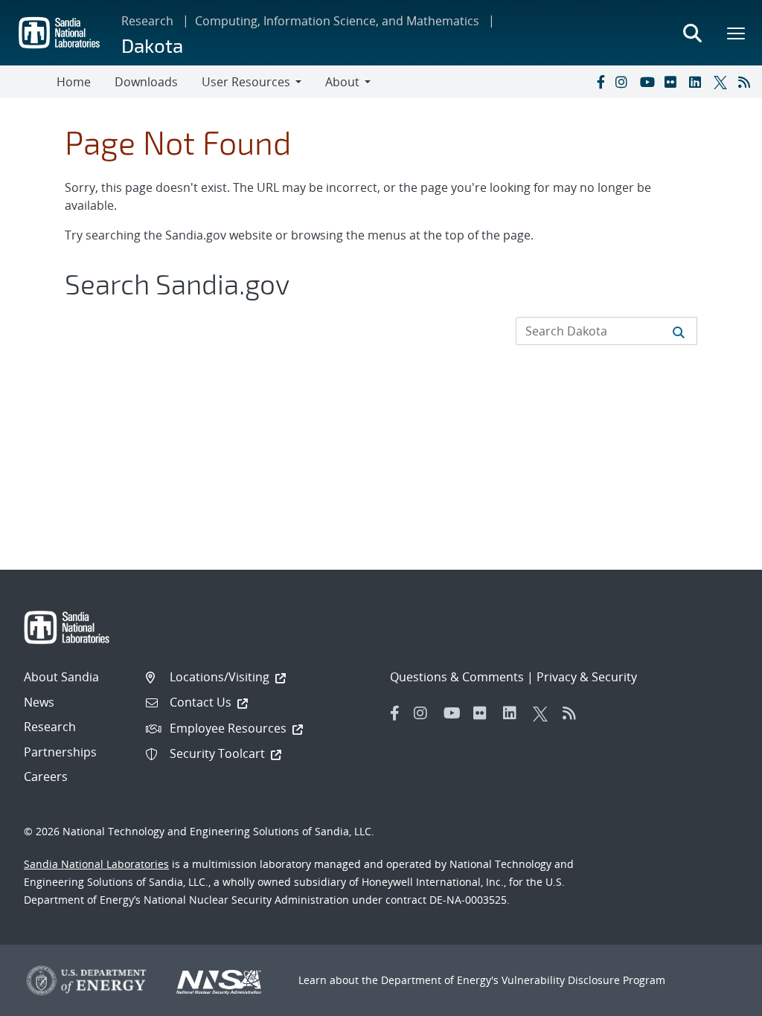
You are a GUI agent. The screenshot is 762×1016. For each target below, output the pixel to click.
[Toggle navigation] (28, 81)
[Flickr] (673, 82)
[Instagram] (624, 82)
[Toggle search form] (692, 32)
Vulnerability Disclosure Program (583, 980)
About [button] (342, 82)
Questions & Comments (457, 677)
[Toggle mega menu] (736, 32)
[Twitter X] (722, 82)
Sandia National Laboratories (96, 864)
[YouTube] (649, 82)
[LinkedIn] (698, 82)
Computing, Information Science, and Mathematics (337, 21)
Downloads (146, 82)
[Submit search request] (678, 331)
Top (718, 999)
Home (74, 82)
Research (147, 21)
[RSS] (747, 82)
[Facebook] (600, 82)
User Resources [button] (246, 82)
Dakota (152, 45)
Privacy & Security (587, 677)
